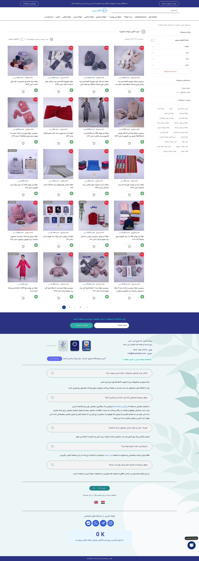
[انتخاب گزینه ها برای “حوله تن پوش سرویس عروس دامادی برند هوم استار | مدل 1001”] (94, 247)
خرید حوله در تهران (182, 146)
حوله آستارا (161, 109)
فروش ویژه (186, 88)
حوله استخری (101, 17)
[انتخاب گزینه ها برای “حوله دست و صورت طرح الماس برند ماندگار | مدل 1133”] (94, 195)
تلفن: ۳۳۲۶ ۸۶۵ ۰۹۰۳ (142, 350)
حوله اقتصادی (183, 118)
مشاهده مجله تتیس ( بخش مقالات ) (136, 359)
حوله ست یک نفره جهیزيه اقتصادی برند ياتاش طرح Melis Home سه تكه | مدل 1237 (94, 84)
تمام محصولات (140, 17)
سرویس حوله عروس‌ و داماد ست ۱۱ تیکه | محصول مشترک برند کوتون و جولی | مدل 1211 (129, 291)
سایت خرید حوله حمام (164, 146)
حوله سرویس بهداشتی (181, 132)
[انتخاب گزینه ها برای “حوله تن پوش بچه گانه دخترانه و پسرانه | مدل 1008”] (23, 298)
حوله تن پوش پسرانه (181, 127)
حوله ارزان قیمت (169, 113)
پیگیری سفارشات (121, 406)
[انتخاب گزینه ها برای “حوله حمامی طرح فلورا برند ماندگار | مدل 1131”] (58, 195)
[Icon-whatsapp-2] (95, 523)
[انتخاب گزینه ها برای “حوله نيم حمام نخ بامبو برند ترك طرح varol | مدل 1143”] (23, 92)
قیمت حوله (184, 151)
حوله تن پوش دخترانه (181, 123)
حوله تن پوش (115, 17)
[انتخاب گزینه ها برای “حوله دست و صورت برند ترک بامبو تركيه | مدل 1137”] (58, 143)
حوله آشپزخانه (183, 113)
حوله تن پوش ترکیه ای (166, 118)
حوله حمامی (89, 17)
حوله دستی (77, 17)
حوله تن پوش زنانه (163, 123)
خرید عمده (108, 455)
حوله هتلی (66, 17)
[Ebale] (88, 523)
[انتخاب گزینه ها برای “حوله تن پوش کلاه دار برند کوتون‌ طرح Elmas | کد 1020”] (129, 247)
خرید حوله (185, 142)
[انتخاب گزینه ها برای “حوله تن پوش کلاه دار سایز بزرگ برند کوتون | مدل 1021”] (23, 195)
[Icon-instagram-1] (110, 523)
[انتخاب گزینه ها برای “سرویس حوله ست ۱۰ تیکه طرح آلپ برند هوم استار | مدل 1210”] (94, 298)
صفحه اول (153, 17)
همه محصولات (185, 92)
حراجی (58, 17)
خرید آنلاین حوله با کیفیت (168, 137)
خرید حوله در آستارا (171, 142)
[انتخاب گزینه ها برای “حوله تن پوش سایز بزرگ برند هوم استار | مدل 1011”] (58, 247)
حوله (170, 109)
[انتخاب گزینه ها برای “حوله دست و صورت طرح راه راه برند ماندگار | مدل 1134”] (129, 195)
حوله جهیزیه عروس (163, 127)
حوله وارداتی (164, 132)
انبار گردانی (48, 17)
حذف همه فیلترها (170, 71)
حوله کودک (184, 137)
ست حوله (128, 17)
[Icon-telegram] (103, 523)
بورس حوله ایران (183, 109)
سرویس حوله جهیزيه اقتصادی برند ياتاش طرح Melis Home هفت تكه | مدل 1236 (129, 84)
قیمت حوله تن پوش (169, 151)
